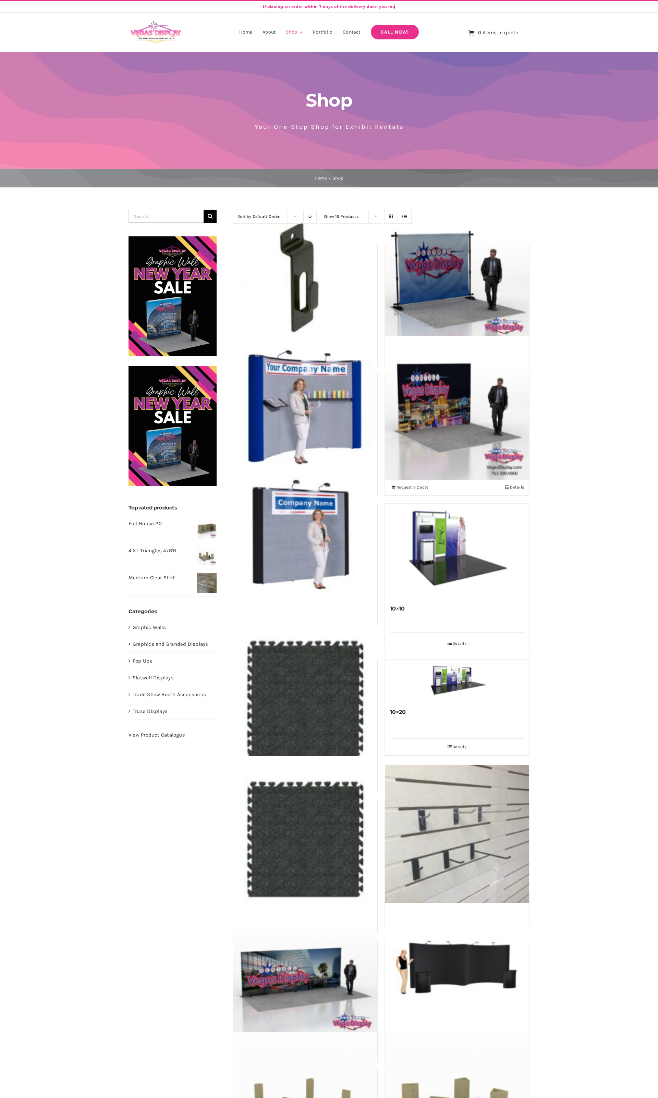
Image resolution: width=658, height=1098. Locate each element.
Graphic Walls (149, 627)
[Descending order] (310, 217)
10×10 (397, 608)
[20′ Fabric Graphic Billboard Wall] (305, 975)
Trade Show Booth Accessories (169, 694)
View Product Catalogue (157, 735)
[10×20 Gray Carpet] (305, 840)
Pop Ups (143, 661)
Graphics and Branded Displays (170, 644)
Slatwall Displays (153, 678)
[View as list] (404, 216)
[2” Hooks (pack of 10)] (457, 836)
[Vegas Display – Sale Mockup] (173, 239)
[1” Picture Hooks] (305, 279)
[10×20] (457, 680)
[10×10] (457, 551)
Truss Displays (150, 711)
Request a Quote (412, 487)
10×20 (398, 712)
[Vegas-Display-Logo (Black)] (156, 22)
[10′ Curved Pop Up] (305, 408)
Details (517, 487)
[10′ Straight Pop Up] (305, 538)
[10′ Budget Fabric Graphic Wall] (457, 279)
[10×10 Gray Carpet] (305, 699)
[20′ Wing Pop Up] (457, 975)
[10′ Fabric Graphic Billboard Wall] (457, 408)
